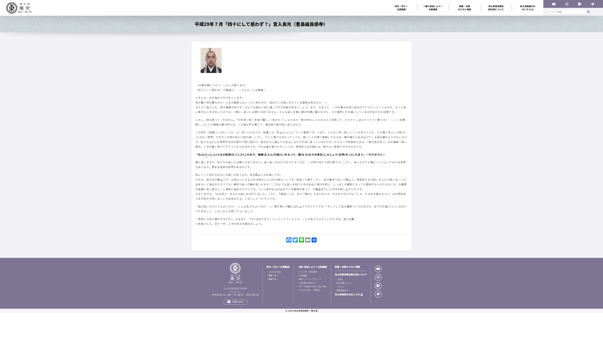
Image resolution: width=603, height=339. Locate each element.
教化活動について (345, 283)
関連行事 (273, 279)
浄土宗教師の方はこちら (527, 8)
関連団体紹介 (343, 290)
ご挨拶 (340, 279)
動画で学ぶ (273, 275)
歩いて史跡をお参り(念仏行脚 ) (313, 286)
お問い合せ (237, 301)
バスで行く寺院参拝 (308, 271)
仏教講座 (303, 275)
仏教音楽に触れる (307, 282)
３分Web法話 (275, 271)
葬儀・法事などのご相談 (464, 8)
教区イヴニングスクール (310, 279)
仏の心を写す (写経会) (310, 290)
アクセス (341, 286)
